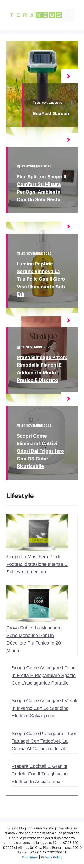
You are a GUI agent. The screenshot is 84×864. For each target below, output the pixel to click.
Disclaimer (30, 857)
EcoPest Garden (51, 113)
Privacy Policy (51, 857)
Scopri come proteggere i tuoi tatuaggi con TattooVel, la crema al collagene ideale (44, 741)
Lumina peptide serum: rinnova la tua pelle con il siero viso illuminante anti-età (42, 279)
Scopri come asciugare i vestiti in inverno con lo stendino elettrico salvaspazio (44, 708)
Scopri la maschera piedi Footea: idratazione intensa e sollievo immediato (37, 564)
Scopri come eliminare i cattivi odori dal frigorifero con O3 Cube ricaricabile (40, 451)
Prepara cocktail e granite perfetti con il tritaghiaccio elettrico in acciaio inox (40, 774)
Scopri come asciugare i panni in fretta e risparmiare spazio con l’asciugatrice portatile (44, 675)
